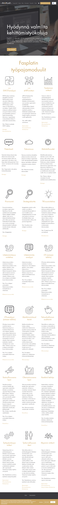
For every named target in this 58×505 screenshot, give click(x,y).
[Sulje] (56, 502)
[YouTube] (38, 3)
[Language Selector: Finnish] (54, 3)
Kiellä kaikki (47, 502)
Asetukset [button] (41, 502)
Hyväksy (52, 502)
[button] (9, 3)
